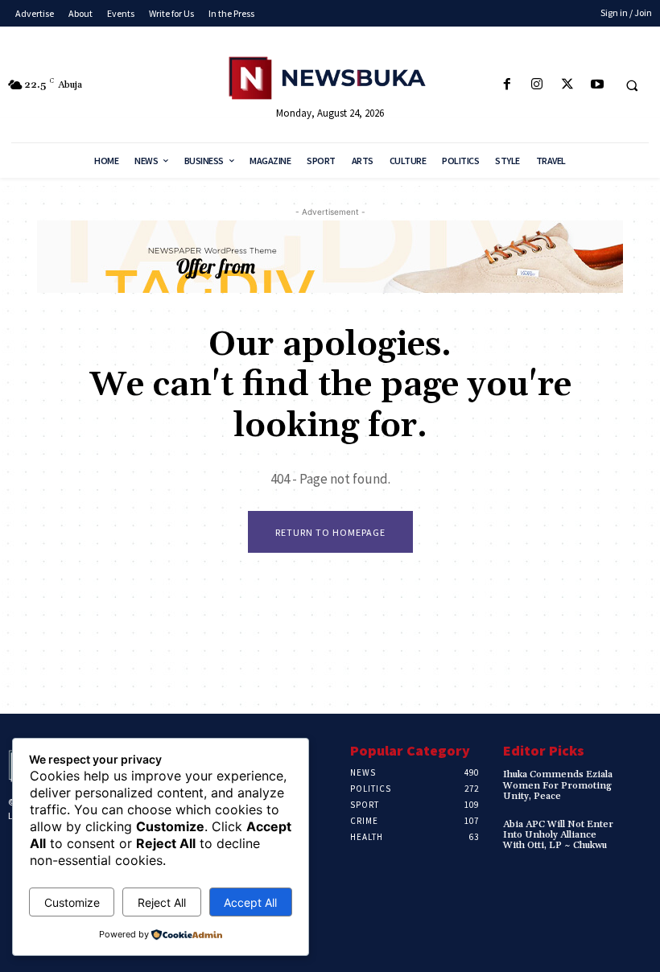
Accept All (250, 902)
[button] (632, 85)
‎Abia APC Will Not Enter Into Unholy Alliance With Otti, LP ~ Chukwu (558, 834)
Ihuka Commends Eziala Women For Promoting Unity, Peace (558, 784)
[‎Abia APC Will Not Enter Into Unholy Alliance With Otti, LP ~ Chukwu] (637, 831)
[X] (567, 85)
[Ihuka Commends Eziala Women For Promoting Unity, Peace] (637, 781)
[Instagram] (537, 85)
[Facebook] (507, 85)
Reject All (162, 902)
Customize (72, 902)
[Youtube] (597, 85)
